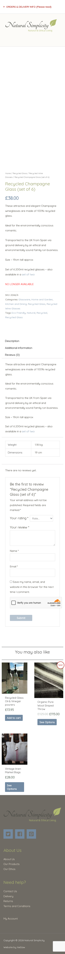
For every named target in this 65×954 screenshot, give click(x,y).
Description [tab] (12, 341)
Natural (31, 312)
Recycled (42, 312)
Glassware (24, 299)
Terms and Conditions (16, 906)
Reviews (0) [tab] (12, 354)
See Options (47, 722)
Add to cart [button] (14, 717)
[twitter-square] (8, 834)
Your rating (19, 518)
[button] (32, 6)
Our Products (11, 864)
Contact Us (10, 891)
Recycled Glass (20, 173)
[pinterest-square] (32, 834)
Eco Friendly (19, 312)
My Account (10, 918)
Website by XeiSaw (14, 947)
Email (14, 566)
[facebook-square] (20, 834)
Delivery (8, 896)
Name (14, 551)
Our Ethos (9, 869)
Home (8, 173)
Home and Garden (42, 299)
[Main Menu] (32, 39)
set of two (28, 274)
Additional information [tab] (18, 348)
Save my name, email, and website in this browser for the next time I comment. (32, 587)
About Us (9, 859)
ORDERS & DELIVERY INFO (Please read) (28, 6)
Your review (19, 527)
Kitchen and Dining (16, 303)
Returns (8, 901)
